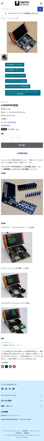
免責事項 (26, 433)
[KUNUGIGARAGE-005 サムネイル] (4, 57)
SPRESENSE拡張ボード (20, 227)
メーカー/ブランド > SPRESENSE (17, 86)
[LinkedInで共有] (10, 366)
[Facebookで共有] (2, 366)
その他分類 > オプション (14, 70)
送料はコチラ (35, 13)
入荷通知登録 (22, 153)
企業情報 (25, 431)
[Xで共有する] (6, 366)
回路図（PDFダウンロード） (13, 345)
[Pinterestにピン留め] (14, 366)
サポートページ (8, 343)
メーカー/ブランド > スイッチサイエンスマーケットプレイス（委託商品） (22, 93)
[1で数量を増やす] (18, 138)
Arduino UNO (5, 160)
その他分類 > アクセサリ (14, 65)
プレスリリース (34, 431)
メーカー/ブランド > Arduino (16, 81)
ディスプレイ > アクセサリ (15, 76)
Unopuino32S (18, 303)
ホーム (3, 18)
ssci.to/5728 (12, 122)
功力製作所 (15, 351)
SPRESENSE (5, 227)
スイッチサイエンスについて (11, 431)
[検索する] (40, 9)
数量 (2, 133)
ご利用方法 (18, 433)
